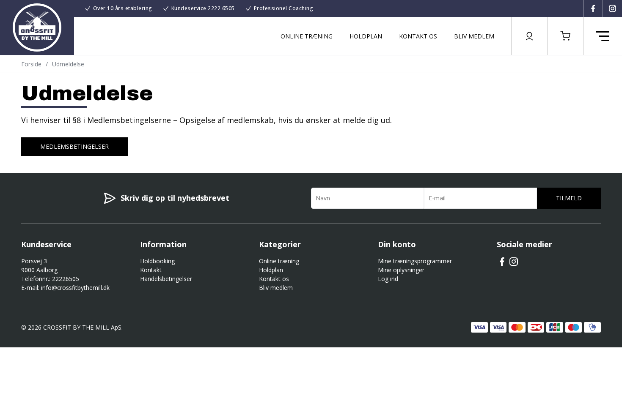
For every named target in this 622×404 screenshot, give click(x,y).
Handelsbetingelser (166, 279)
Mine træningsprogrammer (415, 261)
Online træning (307, 36)
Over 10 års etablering (122, 8)
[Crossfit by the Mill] (37, 27)
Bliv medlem (474, 36)
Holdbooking (157, 261)
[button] (565, 36)
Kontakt (151, 270)
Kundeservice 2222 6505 (203, 8)
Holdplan (366, 36)
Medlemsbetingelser (74, 146)
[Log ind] (529, 36)
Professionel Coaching (284, 8)
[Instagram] (612, 8)
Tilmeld (569, 198)
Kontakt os (418, 36)
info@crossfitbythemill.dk (75, 288)
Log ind (388, 279)
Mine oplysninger (401, 270)
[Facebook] (593, 8)
